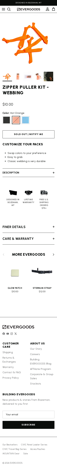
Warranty (8, 367)
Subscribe (28, 424)
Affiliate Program (40, 368)
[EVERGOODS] (28, 9)
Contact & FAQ (12, 372)
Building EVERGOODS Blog (40, 361)
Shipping (8, 352)
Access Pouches (37, 449)
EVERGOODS (16, 463)
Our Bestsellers (10, 444)
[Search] (10, 9)
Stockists (35, 383)
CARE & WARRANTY (18, 239)
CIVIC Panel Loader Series (34, 444)
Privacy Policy (11, 377)
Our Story (36, 348)
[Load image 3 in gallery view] (28, 41)
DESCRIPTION (11, 172)
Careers (35, 354)
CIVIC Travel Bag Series (14, 449)
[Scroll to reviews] (28, 100)
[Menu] (3, 9)
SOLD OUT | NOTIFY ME (28, 134)
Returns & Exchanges (9, 359)
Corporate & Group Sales (41, 376)
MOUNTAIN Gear (11, 453)
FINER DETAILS (14, 227)
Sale (25, 453)
